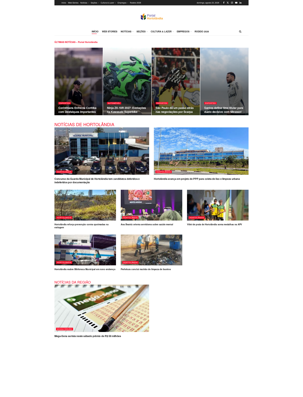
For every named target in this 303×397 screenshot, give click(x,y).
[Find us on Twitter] (228, 2)
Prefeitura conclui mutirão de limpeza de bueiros (146, 269)
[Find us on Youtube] (236, 2)
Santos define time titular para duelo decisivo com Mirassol (223, 110)
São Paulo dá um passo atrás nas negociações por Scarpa (174, 110)
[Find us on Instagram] (232, 2)
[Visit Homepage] (151, 16)
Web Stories (73, 2)
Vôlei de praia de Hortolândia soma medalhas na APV (214, 224)
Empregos (122, 2)
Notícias (83, 2)
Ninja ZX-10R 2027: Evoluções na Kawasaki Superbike (126, 110)
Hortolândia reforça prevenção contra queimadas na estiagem (81, 226)
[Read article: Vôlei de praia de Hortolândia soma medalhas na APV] (218, 205)
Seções (94, 2)
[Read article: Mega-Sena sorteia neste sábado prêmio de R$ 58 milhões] (101, 308)
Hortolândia (64, 171)
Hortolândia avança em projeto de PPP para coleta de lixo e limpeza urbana (197, 179)
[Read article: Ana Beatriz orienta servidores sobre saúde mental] (151, 205)
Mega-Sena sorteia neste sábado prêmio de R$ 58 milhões (87, 336)
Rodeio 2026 (135, 2)
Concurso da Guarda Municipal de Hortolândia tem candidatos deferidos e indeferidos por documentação (97, 180)
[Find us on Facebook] (223, 2)
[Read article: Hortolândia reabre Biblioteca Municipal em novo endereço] (85, 250)
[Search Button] (240, 31)
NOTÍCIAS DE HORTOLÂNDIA (84, 124)
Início (64, 2)
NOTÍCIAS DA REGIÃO (72, 282)
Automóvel (114, 103)
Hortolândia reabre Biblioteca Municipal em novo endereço (84, 269)
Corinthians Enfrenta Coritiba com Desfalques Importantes (77, 110)
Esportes (64, 103)
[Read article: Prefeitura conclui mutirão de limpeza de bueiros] (151, 250)
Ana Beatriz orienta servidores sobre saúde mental (147, 224)
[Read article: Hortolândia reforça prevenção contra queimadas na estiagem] (85, 205)
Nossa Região (64, 329)
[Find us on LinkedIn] (240, 2)
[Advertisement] (151, 365)
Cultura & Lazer (107, 2)
